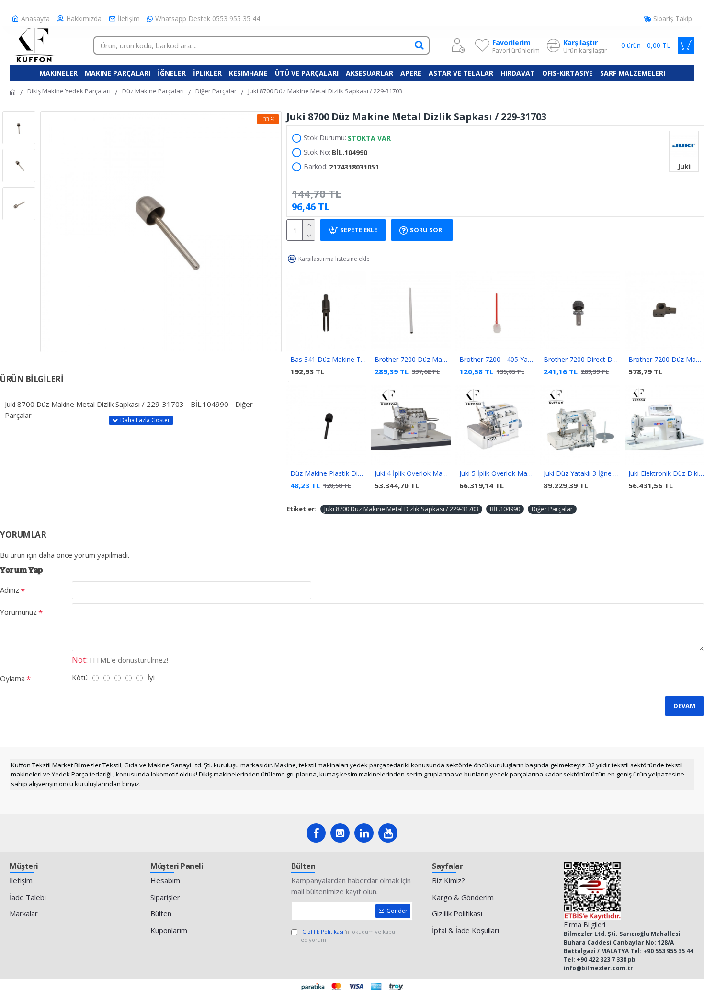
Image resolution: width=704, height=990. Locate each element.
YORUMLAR (23, 534)
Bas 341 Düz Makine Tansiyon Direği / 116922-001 (328, 359)
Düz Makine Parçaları (153, 91)
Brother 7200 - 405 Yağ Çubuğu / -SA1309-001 (497, 359)
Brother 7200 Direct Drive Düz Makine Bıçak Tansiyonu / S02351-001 (581, 359)
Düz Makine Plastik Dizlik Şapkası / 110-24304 (328, 473)
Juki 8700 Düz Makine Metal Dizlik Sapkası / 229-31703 (401, 509)
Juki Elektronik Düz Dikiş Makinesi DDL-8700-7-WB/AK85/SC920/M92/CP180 (666, 473)
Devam (684, 705)
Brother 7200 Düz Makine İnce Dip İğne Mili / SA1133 (412, 359)
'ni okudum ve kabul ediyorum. (349, 935)
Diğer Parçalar (216, 91)
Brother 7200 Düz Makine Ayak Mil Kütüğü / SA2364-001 (666, 359)
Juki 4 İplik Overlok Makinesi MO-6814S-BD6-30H (412, 473)
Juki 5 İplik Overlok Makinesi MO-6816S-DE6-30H (497, 473)
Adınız (9, 590)
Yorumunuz (18, 612)
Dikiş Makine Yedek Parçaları (69, 91)
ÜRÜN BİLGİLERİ (31, 378)
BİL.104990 (505, 509)
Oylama (12, 678)
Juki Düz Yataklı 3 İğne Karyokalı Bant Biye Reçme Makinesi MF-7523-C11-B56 (581, 473)
